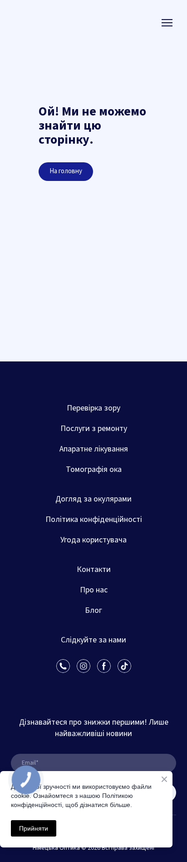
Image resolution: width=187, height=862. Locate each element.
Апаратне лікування (93, 449)
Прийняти (33, 828)
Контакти (94, 569)
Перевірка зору (93, 408)
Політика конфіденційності (93, 519)
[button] (66, 171)
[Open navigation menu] (167, 23)
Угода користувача (93, 540)
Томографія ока (94, 469)
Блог (93, 610)
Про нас (94, 590)
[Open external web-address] (46, 22)
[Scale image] (52, 685)
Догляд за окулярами (93, 499)
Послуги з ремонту (93, 428)
